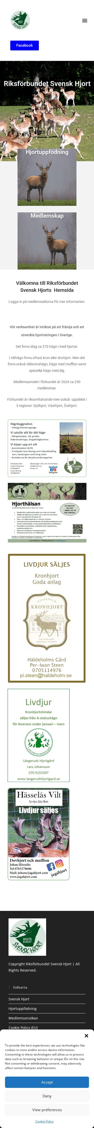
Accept (47, 1082)
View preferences (47, 1109)
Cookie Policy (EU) (23, 1027)
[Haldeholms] (47, 618)
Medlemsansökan (23, 1018)
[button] (86, 1035)
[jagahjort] (38, 833)
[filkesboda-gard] (47, 448)
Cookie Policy (44, 1121)
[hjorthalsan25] (47, 512)
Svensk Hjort (19, 999)
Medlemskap (47, 215)
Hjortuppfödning (47, 152)
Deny (47, 1095)
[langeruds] (38, 735)
